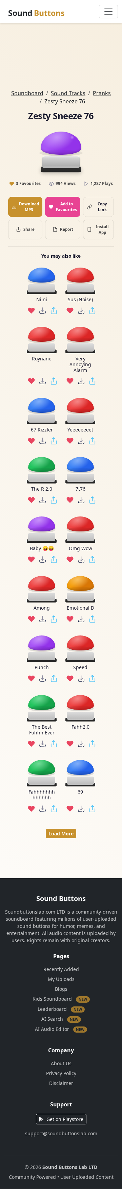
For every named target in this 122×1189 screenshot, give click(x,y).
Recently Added (61, 969)
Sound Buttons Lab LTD (69, 1167)
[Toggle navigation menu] (108, 11)
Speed (80, 667)
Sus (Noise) (80, 300)
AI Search (59, 1019)
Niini (41, 300)
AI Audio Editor (59, 1028)
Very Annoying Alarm (80, 364)
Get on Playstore (64, 1119)
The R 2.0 (41, 489)
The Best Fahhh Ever (42, 730)
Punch (42, 667)
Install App (102, 229)
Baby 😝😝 (42, 548)
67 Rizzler (42, 430)
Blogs (61, 989)
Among (42, 608)
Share (29, 229)
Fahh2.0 (80, 727)
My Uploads (61, 979)
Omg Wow (80, 548)
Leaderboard (60, 1008)
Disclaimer (61, 1083)
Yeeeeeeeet (80, 430)
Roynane (42, 359)
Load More (61, 833)
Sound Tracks (68, 93)
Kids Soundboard (60, 999)
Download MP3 (29, 206)
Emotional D (80, 608)
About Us (61, 1063)
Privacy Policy (61, 1073)
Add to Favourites (66, 206)
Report (66, 229)
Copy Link (102, 206)
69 (80, 792)
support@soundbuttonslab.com (61, 1133)
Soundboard (27, 93)
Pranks (102, 93)
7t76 (80, 489)
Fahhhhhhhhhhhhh (41, 795)
